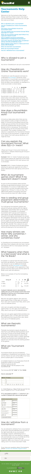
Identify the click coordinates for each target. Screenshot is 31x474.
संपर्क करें (17, 465)
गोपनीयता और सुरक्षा (16, 463)
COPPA (22, 463)
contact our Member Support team (15, 448)
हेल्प (6, 458)
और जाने (11, 463)
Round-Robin (12, 77)
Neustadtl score (18, 265)
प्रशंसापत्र (7, 463)
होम (2, 463)
